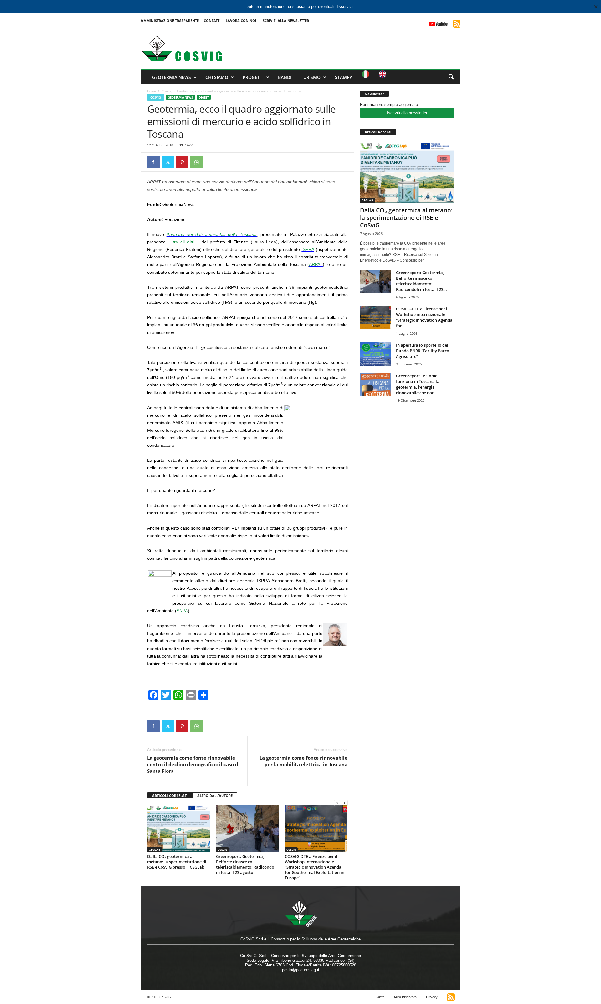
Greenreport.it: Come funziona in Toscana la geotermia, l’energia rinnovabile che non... (417, 384)
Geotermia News (171, 77)
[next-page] (345, 802)
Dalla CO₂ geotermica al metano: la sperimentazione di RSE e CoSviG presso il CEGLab (176, 862)
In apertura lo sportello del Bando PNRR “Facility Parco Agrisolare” (422, 350)
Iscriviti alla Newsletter (285, 20)
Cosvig (166, 91)
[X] (168, 162)
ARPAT (316, 264)
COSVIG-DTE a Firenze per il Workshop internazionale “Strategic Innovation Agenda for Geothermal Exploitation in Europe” (314, 867)
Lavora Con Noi (241, 20)
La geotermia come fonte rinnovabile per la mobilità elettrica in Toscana (303, 761)
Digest (204, 97)
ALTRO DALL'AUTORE (215, 795)
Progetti (253, 77)
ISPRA (307, 249)
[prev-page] (337, 802)
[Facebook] (153, 162)
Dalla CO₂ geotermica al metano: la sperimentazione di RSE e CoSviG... (406, 217)
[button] (451, 77)
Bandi (284, 77)
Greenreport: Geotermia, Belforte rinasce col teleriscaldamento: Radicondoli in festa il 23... (421, 281)
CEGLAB (155, 849)
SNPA (182, 610)
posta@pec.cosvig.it (300, 969)
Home (151, 91)
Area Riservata (405, 997)
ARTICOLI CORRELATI (170, 795)
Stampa (343, 77)
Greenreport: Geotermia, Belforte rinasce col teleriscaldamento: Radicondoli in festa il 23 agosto (246, 864)
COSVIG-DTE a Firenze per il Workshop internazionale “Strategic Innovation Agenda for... (424, 317)
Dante (379, 997)
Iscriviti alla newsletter (407, 112)
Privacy (432, 997)
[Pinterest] (182, 162)
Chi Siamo (216, 77)
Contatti (212, 20)
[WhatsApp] (196, 162)
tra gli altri (183, 241)
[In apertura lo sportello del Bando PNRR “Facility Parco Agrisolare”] (375, 354)
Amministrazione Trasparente (170, 20)
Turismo (311, 77)
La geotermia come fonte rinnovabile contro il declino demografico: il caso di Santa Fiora (193, 764)
